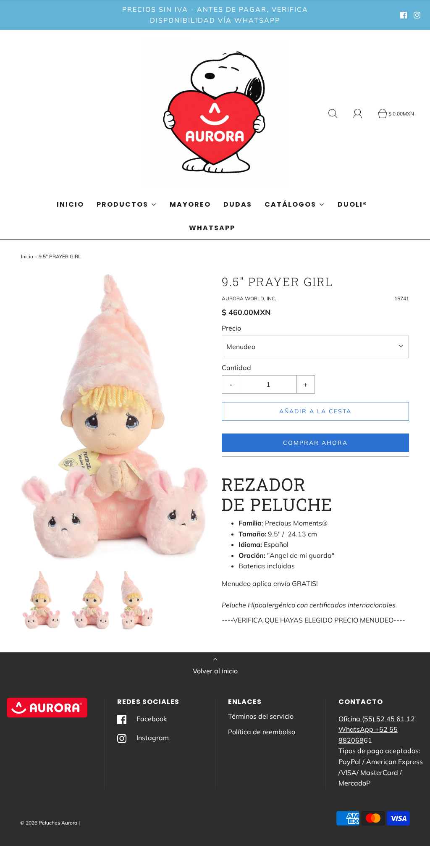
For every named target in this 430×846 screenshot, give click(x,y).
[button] (41, 600)
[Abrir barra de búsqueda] (337, 113)
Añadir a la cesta (315, 411)
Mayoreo (190, 204)
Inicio (70, 204)
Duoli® (352, 204)
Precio (231, 328)
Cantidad (236, 367)
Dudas (237, 204)
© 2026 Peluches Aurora (48, 823)
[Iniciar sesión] (362, 113)
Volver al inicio (215, 671)
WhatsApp (212, 228)
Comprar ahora (315, 443)
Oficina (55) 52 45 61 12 (376, 719)
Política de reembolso (261, 732)
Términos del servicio (261, 716)
